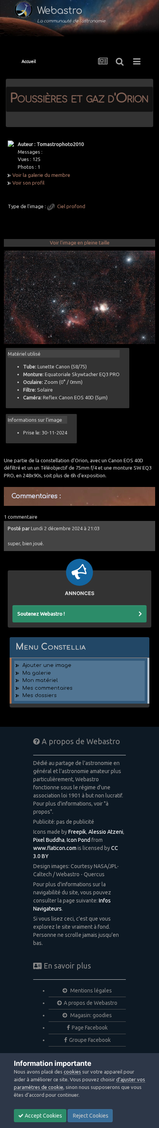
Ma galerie (36, 673)
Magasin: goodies (90, 1015)
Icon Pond (78, 840)
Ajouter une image (46, 665)
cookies (72, 1071)
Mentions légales (90, 990)
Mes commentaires (47, 688)
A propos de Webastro (90, 1003)
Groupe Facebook (90, 1040)
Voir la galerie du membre (41, 175)
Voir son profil (28, 182)
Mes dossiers (39, 695)
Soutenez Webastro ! (41, 613)
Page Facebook (90, 1028)
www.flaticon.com (54, 848)
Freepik (77, 832)
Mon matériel (40, 680)
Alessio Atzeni (105, 832)
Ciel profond (71, 206)
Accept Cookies (43, 1116)
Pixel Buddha (48, 840)
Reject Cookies (90, 1116)
